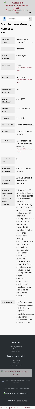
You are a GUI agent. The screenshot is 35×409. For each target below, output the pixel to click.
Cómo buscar (16, 360)
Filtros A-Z (16, 363)
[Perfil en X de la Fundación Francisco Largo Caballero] (3, 380)
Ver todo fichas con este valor (24, 68)
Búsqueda (30, 19)
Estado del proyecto (16, 365)
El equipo (15, 349)
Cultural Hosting (22, 401)
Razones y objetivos (16, 347)
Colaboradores (15, 351)
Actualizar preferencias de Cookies (15, 407)
